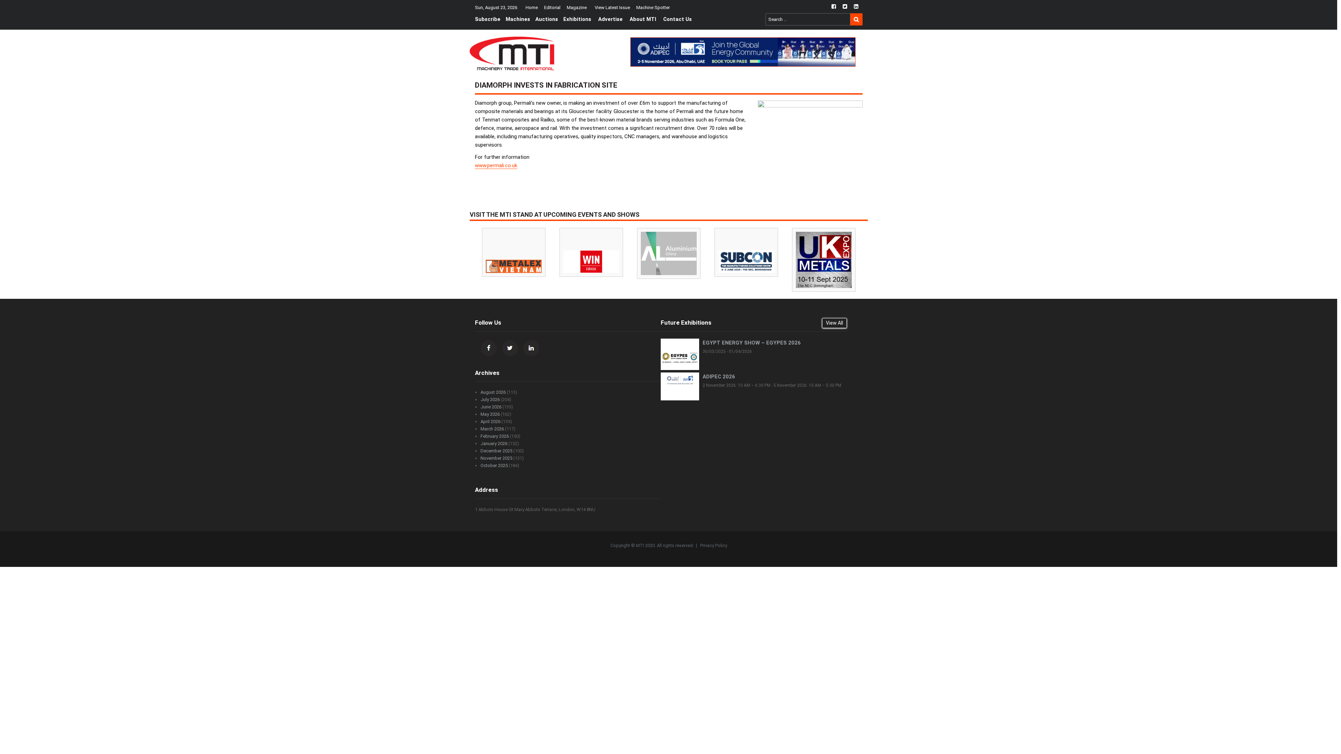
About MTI (643, 19)
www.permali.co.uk (496, 165)
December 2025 (496, 450)
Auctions (546, 19)
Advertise (610, 19)
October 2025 (494, 465)
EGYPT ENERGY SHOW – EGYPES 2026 (752, 343)
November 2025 (496, 458)
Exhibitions (577, 19)
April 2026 (490, 421)
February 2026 (495, 436)
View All (834, 323)
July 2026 (490, 399)
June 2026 (491, 406)
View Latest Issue (612, 7)
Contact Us (677, 19)
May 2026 (490, 414)
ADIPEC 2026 (719, 377)
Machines (518, 19)
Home (532, 7)
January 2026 (494, 443)
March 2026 (492, 428)
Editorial (552, 7)
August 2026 (493, 392)
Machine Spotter (653, 7)
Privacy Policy (713, 545)
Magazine (577, 7)
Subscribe (487, 19)
